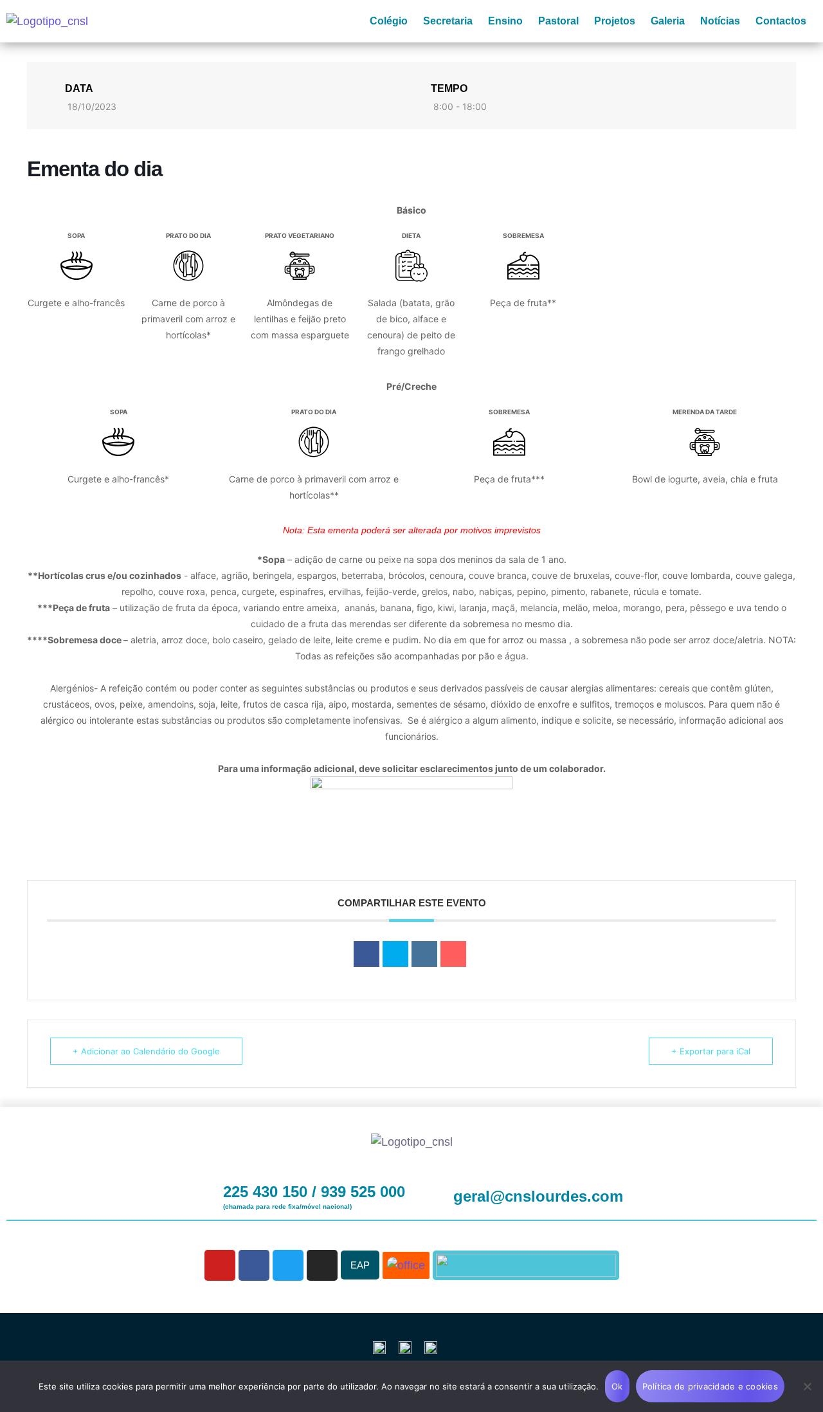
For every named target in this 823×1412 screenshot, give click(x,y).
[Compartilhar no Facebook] (366, 954)
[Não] (806, 1386)
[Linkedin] (424, 954)
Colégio (389, 20)
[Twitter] (288, 1265)
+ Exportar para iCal (710, 1051)
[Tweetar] (395, 954)
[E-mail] (453, 954)
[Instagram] (322, 1265)
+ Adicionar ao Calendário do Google (146, 1051)
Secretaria (448, 20)
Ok (617, 1386)
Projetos (614, 20)
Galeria (668, 20)
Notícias (720, 20)
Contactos (780, 20)
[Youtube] (219, 1265)
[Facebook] (254, 1265)
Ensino (505, 20)
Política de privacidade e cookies (710, 1386)
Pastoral (558, 20)
